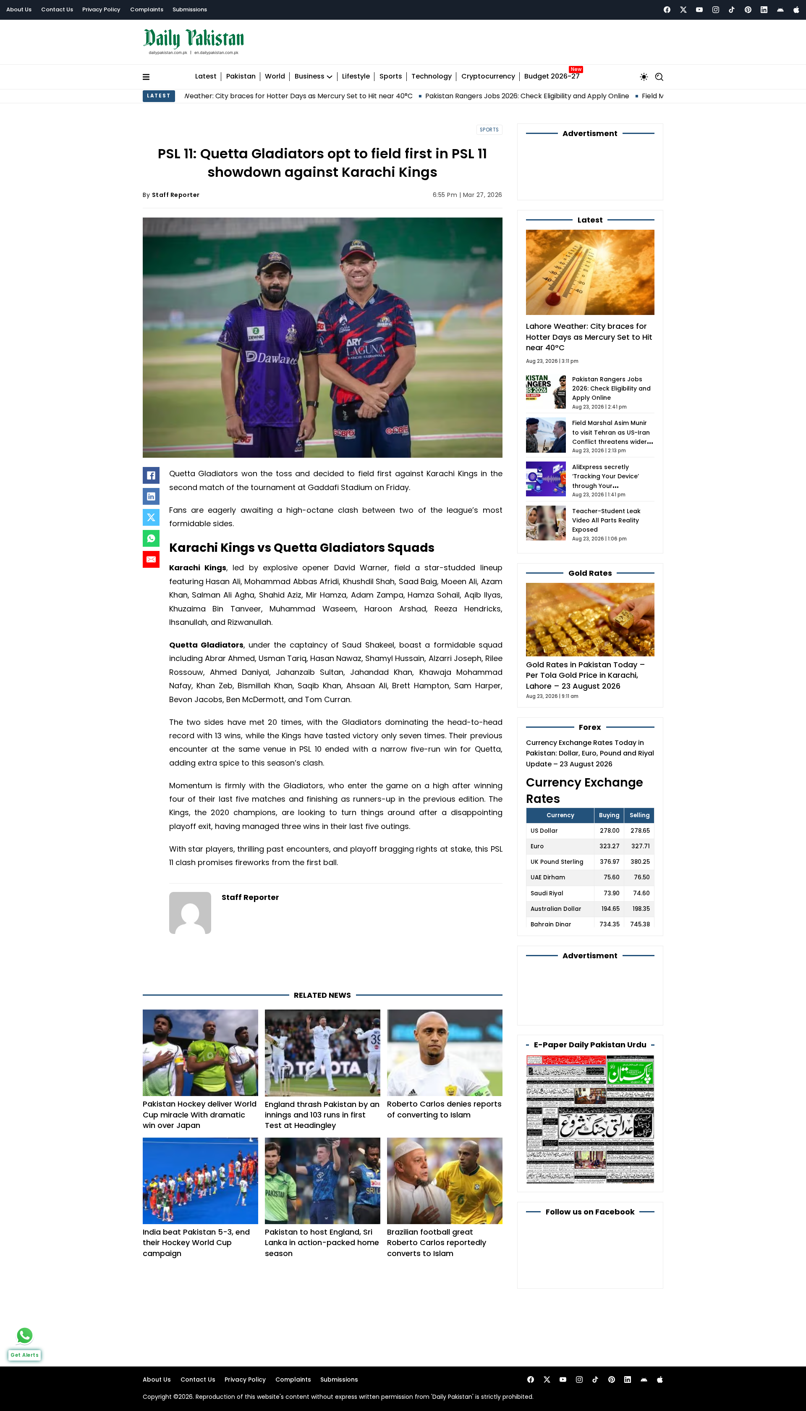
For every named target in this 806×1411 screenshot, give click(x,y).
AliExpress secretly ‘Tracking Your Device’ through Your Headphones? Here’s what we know (612, 486)
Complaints (146, 9)
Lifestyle (356, 76)
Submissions (190, 9)
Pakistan (241, 76)
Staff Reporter (176, 195)
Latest (206, 76)
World (275, 76)
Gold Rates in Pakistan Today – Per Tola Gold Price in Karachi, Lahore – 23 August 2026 (585, 675)
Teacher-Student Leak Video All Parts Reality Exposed (606, 520)
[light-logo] (195, 42)
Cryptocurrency (488, 76)
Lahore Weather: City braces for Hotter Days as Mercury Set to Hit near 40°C (205, 96)
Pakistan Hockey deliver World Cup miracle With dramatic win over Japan (199, 1114)
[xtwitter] (683, 9)
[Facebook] (667, 9)
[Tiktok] (731, 9)
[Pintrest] (748, 9)
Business (309, 76)
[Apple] (796, 9)
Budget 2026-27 (552, 76)
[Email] (151, 559)
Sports (390, 76)
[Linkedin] (764, 9)
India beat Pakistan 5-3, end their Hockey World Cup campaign (196, 1242)
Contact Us (57, 9)
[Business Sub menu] (329, 76)
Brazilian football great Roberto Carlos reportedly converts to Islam (436, 1242)
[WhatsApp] (151, 538)
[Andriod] (780, 9)
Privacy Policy (101, 9)
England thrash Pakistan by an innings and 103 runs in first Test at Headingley (322, 1114)
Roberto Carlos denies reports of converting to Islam (444, 1109)
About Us (18, 9)
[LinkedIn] (151, 496)
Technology (431, 76)
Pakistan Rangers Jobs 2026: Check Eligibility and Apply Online (447, 96)
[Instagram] (715, 9)
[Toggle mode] (644, 77)
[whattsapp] (24, 1335)
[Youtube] (699, 9)
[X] (151, 517)
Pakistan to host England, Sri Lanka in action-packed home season (322, 1242)
